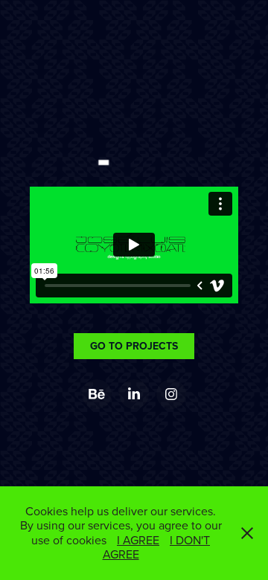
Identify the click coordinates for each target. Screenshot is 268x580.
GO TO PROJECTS (134, 345)
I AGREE (138, 540)
